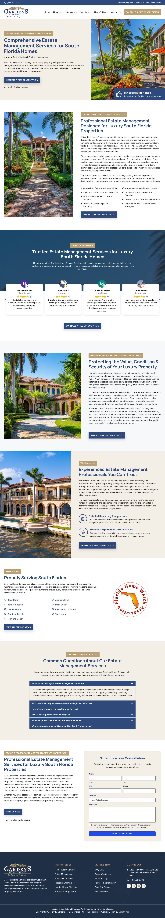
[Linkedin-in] (134, 886)
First (91, 783)
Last (124, 783)
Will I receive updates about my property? (51, 714)
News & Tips (100, 12)
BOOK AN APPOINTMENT (122, 834)
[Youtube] (139, 886)
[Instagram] (144, 886)
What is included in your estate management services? (58, 683)
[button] (159, 299)
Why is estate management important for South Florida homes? (62, 726)
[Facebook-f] (129, 886)
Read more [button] (101, 311)
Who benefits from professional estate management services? (62, 703)
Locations (84, 12)
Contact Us (116, 12)
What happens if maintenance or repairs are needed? (57, 720)
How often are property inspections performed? (55, 709)
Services (71, 12)
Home (47, 12)
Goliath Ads (124, 912)
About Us (57, 12)
